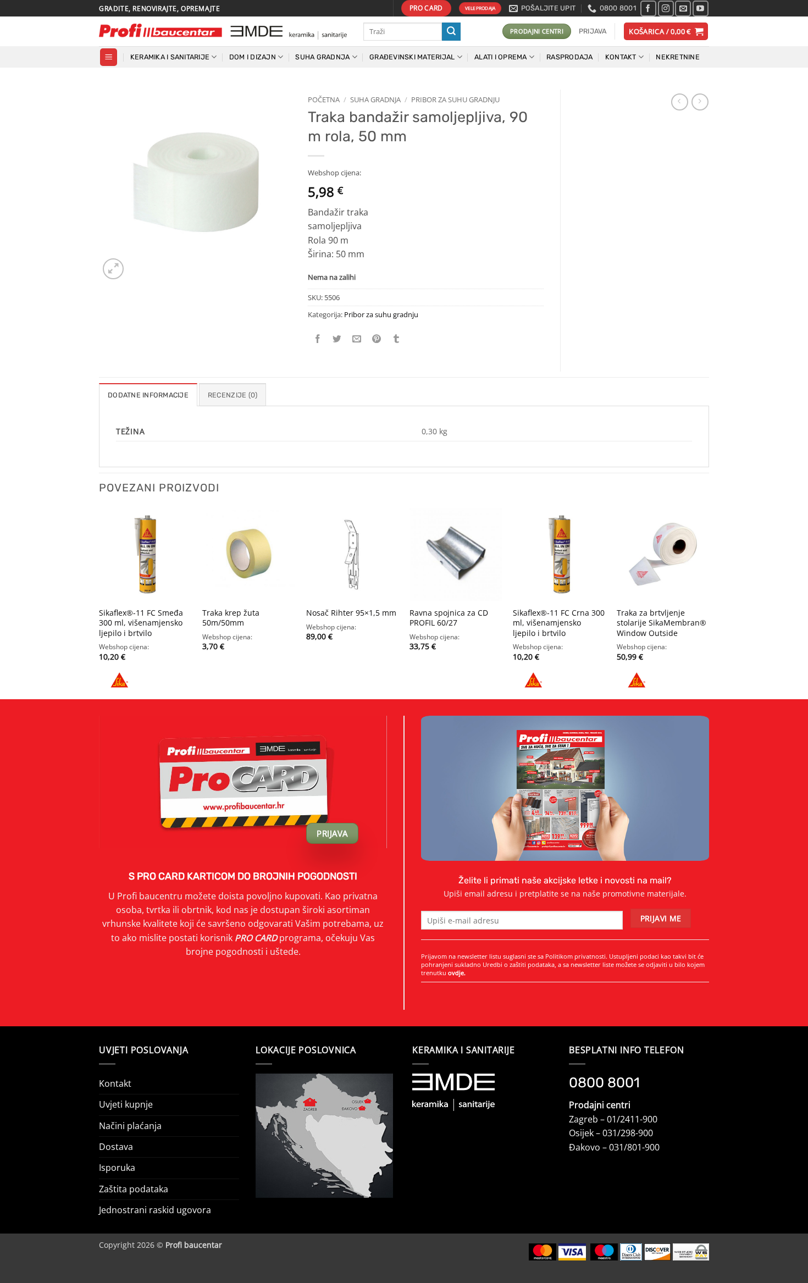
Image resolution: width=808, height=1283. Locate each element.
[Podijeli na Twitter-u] (337, 339)
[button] (593, 31)
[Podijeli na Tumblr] (397, 339)
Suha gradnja (375, 99)
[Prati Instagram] (666, 8)
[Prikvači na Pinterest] (377, 339)
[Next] (708, 602)
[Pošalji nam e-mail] (683, 8)
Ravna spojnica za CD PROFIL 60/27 (448, 618)
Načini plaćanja (130, 1126)
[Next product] (679, 101)
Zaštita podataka (133, 1189)
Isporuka (117, 1168)
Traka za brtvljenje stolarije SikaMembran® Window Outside (661, 623)
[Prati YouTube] (701, 8)
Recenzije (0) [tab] (232, 395)
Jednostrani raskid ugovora (155, 1210)
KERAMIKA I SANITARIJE (169, 57)
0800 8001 (604, 1082)
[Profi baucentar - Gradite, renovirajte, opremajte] (223, 32)
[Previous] (99, 602)
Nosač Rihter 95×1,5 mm (351, 613)
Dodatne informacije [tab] (148, 395)
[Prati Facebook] (648, 8)
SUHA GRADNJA (322, 57)
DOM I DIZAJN (252, 57)
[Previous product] (700, 101)
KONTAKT (621, 57)
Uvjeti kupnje (126, 1104)
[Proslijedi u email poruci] (357, 339)
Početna (324, 99)
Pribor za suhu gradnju (455, 99)
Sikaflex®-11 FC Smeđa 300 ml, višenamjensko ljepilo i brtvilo (141, 623)
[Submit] (451, 32)
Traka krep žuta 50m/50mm (230, 618)
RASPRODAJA (569, 57)
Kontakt (115, 1083)
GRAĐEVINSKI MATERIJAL (412, 57)
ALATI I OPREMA (500, 57)
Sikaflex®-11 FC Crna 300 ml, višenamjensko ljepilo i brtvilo (559, 623)
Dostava (116, 1147)
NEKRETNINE (678, 57)
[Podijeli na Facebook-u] (318, 339)
